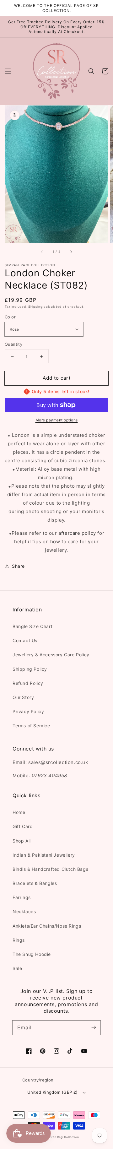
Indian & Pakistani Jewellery (44, 855)
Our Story (23, 697)
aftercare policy (76, 533)
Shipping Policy (30, 669)
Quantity (13, 344)
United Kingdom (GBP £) (52, 1092)
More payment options (56, 420)
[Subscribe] (93, 1027)
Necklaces (24, 911)
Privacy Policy (28, 711)
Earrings (22, 897)
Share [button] (18, 566)
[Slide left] (42, 251)
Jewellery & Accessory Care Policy (51, 654)
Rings (19, 940)
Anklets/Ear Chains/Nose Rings (47, 926)
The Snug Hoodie (32, 954)
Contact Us (25, 640)
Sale (17, 968)
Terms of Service (31, 725)
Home (19, 812)
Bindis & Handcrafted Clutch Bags (50, 869)
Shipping (35, 306)
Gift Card (23, 826)
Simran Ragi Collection (62, 1137)
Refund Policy (28, 683)
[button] (8, 71)
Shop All (22, 840)
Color (10, 316)
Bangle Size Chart (32, 626)
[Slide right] (71, 251)
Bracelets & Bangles (35, 883)
